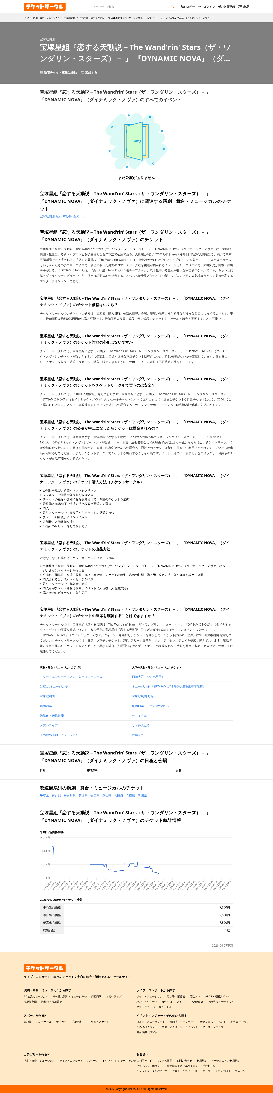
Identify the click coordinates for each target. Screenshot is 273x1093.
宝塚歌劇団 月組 (50, 216)
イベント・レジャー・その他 (119, 1060)
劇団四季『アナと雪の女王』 (151, 706)
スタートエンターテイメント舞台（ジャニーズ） (72, 677)
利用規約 (202, 1060)
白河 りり (79, 216)
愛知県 (106, 796)
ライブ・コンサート (71, 1060)
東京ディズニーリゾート (150, 1021)
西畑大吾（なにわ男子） (148, 677)
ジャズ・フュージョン (149, 996)
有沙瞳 (67, 216)
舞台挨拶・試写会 (146, 1032)
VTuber (158, 1007)
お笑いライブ (49, 725)
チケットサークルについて (152, 1071)
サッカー (61, 1021)
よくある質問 (164, 1060)
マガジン (240, 1071)
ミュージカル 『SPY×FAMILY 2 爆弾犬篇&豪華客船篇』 (169, 686)
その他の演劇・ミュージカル (59, 735)
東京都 (56, 796)
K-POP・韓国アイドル (217, 996)
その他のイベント (146, 1027)
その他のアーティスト (221, 1001)
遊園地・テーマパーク (183, 1021)
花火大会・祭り (239, 1021)
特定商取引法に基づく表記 (182, 1066)
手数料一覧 (209, 1066)
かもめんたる (141, 725)
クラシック (143, 1007)
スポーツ (92, 1060)
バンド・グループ (146, 1001)
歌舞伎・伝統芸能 (52, 716)
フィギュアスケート (97, 1021)
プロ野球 (76, 1021)
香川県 (142, 796)
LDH (169, 1007)
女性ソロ (167, 1001)
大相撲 (28, 1021)
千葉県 (44, 796)
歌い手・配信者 (176, 996)
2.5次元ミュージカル (54, 686)
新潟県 (83, 796)
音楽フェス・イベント (213, 1021)
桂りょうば (139, 716)
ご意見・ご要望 (181, 1071)
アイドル (182, 1001)
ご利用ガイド (144, 1060)
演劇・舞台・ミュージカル (39, 1060)
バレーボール (44, 1021)
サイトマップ (202, 1071)
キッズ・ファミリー (214, 1027)
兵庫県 (130, 796)
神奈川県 (70, 796)
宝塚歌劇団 (47, 696)
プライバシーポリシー (149, 1066)
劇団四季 (46, 706)
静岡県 (94, 796)
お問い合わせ (184, 1060)
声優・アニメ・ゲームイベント (180, 1027)
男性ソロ (195, 996)
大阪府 (118, 796)
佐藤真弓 (138, 735)
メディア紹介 (222, 1071)
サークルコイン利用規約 (226, 1060)
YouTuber (197, 1001)
